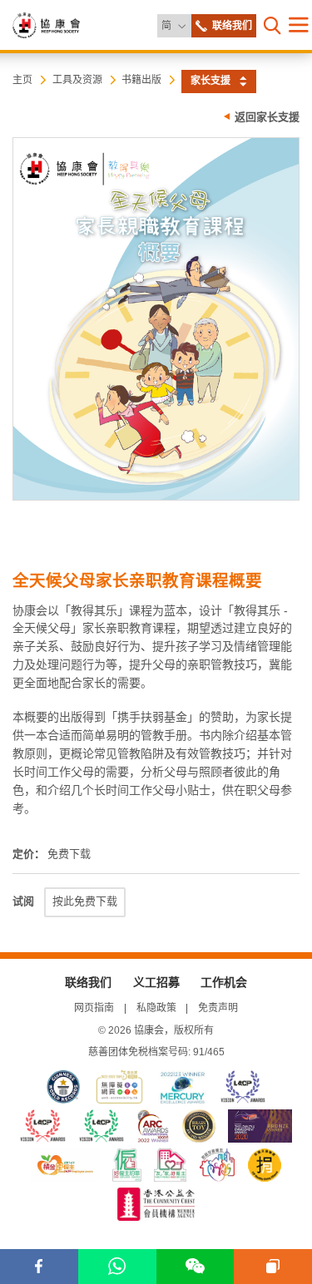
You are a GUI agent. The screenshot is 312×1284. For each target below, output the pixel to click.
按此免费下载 (84, 901)
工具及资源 (77, 80)
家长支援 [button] (210, 80)
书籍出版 (141, 80)
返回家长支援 (267, 117)
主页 (22, 80)
